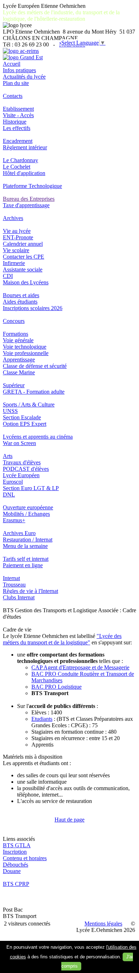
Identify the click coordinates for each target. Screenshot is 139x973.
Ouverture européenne (28, 507)
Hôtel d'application (24, 173)
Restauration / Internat (27, 540)
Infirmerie (14, 263)
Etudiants (41, 719)
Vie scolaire (16, 250)
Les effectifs (16, 128)
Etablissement (18, 109)
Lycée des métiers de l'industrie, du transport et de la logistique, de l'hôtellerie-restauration (61, 15)
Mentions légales (103, 923)
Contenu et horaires (25, 858)
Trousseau (14, 585)
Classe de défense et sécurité (35, 366)
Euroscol (13, 482)
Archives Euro (19, 533)
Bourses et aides (21, 295)
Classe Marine (19, 372)
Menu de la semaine (25, 546)
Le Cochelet (16, 167)
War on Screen (19, 443)
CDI (8, 276)
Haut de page (69, 820)
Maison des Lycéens (25, 282)
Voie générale (18, 340)
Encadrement (17, 141)
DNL (9, 495)
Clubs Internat (19, 597)
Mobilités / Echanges (26, 514)
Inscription (15, 852)
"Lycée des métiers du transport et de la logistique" (62, 639)
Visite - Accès (18, 115)
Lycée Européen (21, 475)
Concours (14, 321)
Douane (12, 871)
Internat (11, 578)
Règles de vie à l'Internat (30, 591)
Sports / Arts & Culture (29, 404)
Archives (13, 218)
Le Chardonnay (20, 160)
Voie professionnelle (25, 353)
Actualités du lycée (24, 77)
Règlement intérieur (25, 147)
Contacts (12, 96)
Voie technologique (24, 347)
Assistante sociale (22, 269)
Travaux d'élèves (22, 462)
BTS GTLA (17, 845)
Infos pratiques (19, 70)
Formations (15, 334)
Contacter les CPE (23, 257)
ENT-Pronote (18, 237)
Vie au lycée (17, 231)
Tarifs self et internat (25, 559)
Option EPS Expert (24, 424)
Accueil (11, 64)
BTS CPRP (16, 884)
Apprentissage (19, 359)
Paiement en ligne (23, 565)
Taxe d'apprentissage (26, 205)
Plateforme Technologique (32, 186)
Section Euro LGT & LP (31, 488)
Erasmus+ (14, 520)
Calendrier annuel (23, 244)
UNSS (10, 411)
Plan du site (16, 83)
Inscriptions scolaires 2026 (32, 308)
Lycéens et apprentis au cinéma (38, 437)
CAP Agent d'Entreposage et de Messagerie (80, 667)
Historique (14, 122)
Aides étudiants (20, 302)
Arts (7, 456)
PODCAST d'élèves (26, 469)
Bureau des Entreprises (29, 199)
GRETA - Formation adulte (34, 392)
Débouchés (15, 865)
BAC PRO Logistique (56, 687)
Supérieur (14, 385)
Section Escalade (22, 417)
